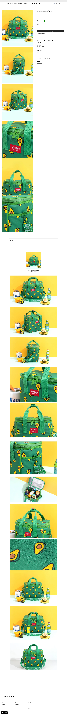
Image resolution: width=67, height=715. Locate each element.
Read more (39, 52)
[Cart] (64, 3)
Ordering (3, 704)
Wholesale (17, 704)
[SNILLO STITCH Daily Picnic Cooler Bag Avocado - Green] (33, 260)
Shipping (11, 240)
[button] (3, 3)
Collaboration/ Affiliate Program (20, 709)
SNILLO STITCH (39, 10)
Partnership (17, 706)
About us (11, 244)
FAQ (10, 236)
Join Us (16, 702)
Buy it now (51, 31)
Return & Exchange (5, 709)
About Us (3, 702)
